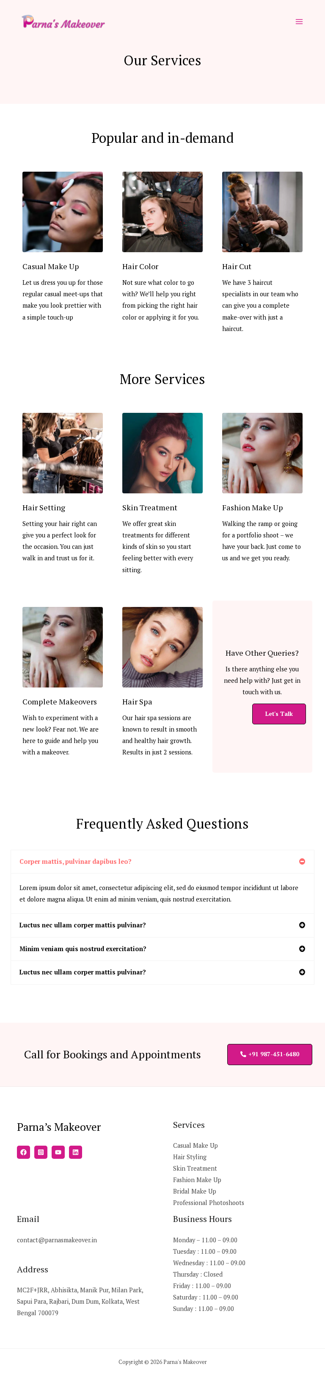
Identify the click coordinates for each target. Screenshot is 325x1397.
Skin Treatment (195, 1168)
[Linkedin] (75, 1152)
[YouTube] (58, 1152)
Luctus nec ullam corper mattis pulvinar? (82, 925)
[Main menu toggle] (299, 22)
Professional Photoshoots (208, 1203)
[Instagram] (40, 1152)
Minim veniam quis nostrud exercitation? (82, 949)
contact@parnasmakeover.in (57, 1240)
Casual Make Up (195, 1145)
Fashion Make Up (197, 1180)
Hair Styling (190, 1157)
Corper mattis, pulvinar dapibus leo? (75, 861)
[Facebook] (23, 1152)
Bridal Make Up (194, 1191)
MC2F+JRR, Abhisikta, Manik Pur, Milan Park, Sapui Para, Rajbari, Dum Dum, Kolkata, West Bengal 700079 (80, 1301)
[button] (162, 862)
